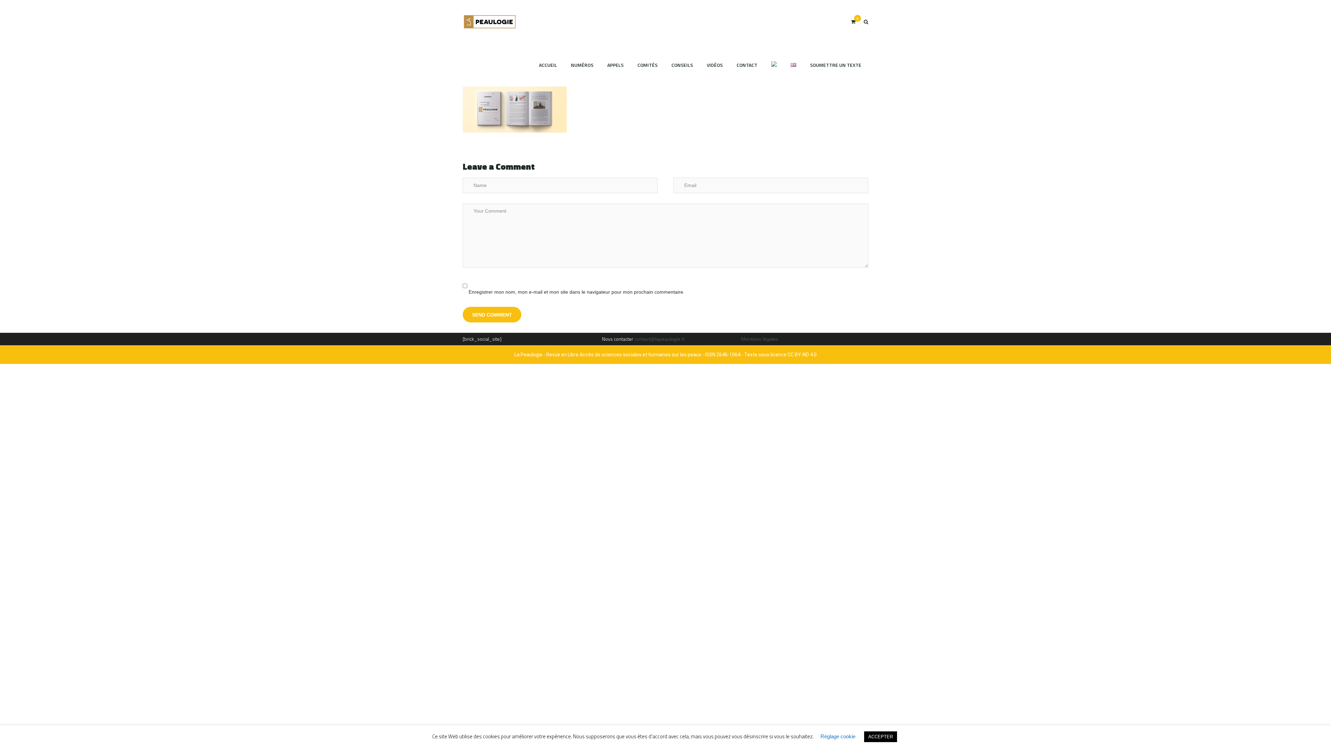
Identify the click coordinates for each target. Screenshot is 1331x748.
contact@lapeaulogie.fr (659, 339)
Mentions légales (759, 339)
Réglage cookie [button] (837, 736)
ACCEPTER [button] (880, 736)
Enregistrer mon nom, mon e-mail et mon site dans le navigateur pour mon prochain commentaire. (577, 292)
